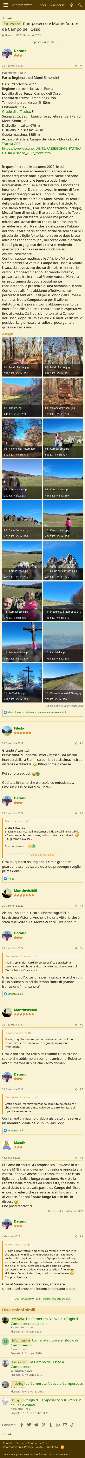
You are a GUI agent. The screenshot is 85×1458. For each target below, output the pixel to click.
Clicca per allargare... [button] (42, 854)
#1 (81, 66)
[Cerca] (80, 5)
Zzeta (14, 1387)
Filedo (19, 728)
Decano (9, 35)
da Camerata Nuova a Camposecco (54, 1383)
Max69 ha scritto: (15, 1244)
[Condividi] (75, 66)
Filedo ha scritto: (15, 821)
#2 (81, 743)
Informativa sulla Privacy (18, 1447)
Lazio (30, 1327)
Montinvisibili (25, 890)
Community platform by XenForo (35, 1454)
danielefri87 (18, 1370)
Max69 (19, 1142)
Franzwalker (18, 1327)
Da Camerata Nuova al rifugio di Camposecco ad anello (45, 1321)
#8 (81, 1157)
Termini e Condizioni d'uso (32, 1443)
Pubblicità (52, 1447)
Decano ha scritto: (16, 1033)
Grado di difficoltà (16, 111)
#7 (81, 1089)
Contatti (8, 1443)
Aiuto (39, 1447)
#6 (81, 1025)
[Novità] (71, 5)
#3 (81, 813)
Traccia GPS (11, 143)
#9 (81, 1236)
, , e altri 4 (37, 712)
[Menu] (6, 5)
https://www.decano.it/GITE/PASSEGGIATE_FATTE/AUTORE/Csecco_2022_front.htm (41, 150)
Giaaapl (15, 1349)
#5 (81, 948)
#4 (81, 905)
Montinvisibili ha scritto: (19, 956)
